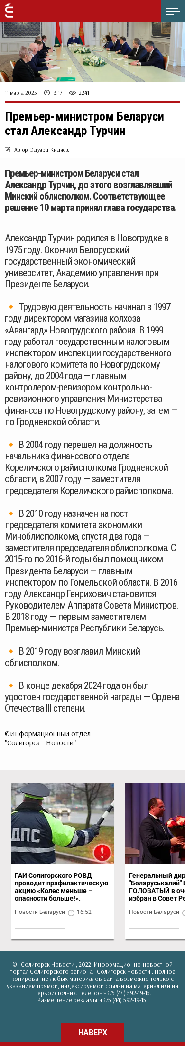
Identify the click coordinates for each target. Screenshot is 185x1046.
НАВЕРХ (92, 1032)
